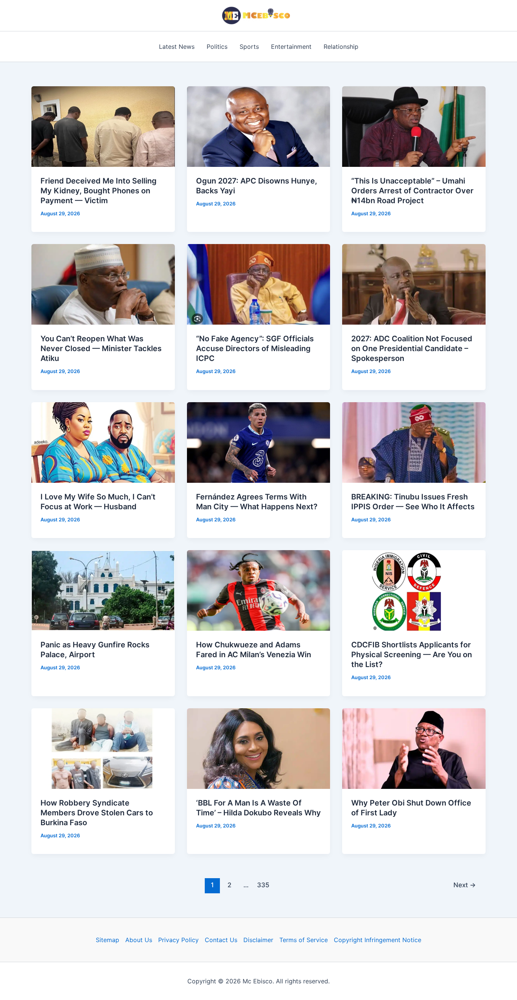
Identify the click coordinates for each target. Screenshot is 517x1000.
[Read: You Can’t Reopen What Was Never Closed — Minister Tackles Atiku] (103, 284)
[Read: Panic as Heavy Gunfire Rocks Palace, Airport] (103, 590)
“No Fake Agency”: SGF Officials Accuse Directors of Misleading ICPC (255, 348)
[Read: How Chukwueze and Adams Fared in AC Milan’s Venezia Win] (258, 590)
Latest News (177, 46)
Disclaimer (258, 940)
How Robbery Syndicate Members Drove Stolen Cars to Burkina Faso (96, 812)
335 (263, 885)
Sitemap (107, 940)
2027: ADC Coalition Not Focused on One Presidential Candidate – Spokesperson (411, 348)
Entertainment (291, 46)
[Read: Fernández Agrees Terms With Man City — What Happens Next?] (258, 442)
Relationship (341, 46)
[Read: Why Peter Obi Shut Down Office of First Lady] (414, 747)
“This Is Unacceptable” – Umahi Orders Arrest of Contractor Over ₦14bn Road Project (412, 190)
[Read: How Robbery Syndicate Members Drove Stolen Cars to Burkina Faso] (103, 747)
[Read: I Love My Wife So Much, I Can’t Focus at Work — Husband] (103, 442)
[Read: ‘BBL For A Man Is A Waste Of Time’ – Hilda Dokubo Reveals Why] (258, 747)
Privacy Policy (178, 940)
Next (464, 885)
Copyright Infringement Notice (377, 940)
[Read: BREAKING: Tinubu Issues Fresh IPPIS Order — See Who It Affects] (414, 442)
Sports (249, 46)
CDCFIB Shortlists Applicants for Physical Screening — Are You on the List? (411, 654)
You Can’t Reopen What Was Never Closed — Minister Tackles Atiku (101, 348)
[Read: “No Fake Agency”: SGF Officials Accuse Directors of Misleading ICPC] (258, 284)
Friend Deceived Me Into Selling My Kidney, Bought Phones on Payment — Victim (98, 190)
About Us (138, 940)
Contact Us (221, 940)
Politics (217, 46)
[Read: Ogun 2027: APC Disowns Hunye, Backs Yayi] (258, 126)
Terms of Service (303, 940)
